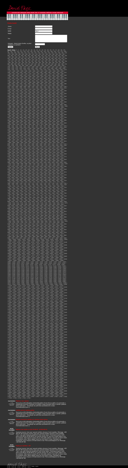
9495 (17, 229)
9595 (38, 231)
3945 (54, 121)
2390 (30, 92)
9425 (18, 228)
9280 (18, 225)
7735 (62, 194)
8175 (66, 203)
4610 (62, 134)
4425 (30, 131)
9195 (8, 224)
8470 (10, 210)
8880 (49, 217)
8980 (13, 220)
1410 (61, 72)
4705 (22, 137)
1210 (17, 69)
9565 (14, 231)
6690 (41, 175)
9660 (33, 232)
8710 (29, 214)
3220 (54, 107)
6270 (53, 166)
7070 (54, 182)
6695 (45, 175)
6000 (13, 162)
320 (40, 54)
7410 (34, 189)
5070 (25, 144)
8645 (34, 213)
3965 (13, 123)
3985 (29, 123)
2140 (65, 86)
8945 (42, 218)
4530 (57, 133)
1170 (44, 68)
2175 (33, 88)
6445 (18, 170)
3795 (50, 119)
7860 (46, 197)
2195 (49, 88)
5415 (8, 151)
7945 (57, 198)
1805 (29, 81)
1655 (25, 78)
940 (46, 64)
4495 (29, 133)
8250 (8, 206)
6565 (57, 172)
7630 (37, 193)
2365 (10, 92)
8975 (8, 220)
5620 (57, 154)
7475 (29, 190)
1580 (22, 76)
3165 (10, 107)
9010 (37, 220)
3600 (10, 116)
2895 (29, 102)
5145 (25, 145)
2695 (42, 97)
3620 (26, 116)
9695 (61, 232)
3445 (61, 112)
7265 (34, 186)
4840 (14, 140)
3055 (41, 104)
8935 (34, 218)
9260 (61, 224)
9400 (57, 227)
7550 (30, 191)
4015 (53, 123)
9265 (65, 224)
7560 (38, 191)
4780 (25, 138)
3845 (33, 120)
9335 (62, 225)
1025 (47, 65)
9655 (29, 232)
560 (25, 58)
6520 (21, 172)
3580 (53, 114)
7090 (13, 183)
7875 (58, 197)
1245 (45, 69)
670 (40, 60)
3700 (33, 117)
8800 (42, 215)
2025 (30, 85)
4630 (21, 135)
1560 (65, 75)
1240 (41, 69)
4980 (10, 142)
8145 (42, 203)
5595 (37, 154)
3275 (41, 109)
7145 (57, 183)
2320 (33, 90)
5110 (57, 144)
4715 (30, 137)
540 (12, 58)
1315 (42, 71)
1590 (30, 76)
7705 (38, 194)
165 (55, 51)
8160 (54, 203)
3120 (34, 106)
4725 (38, 137)
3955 (62, 121)
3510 (54, 113)
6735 (18, 176)
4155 (49, 126)
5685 (50, 155)
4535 (61, 133)
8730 (45, 214)
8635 (26, 213)
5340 (65, 148)
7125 (41, 183)
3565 (41, 114)
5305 (37, 148)
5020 (42, 142)
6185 (42, 165)
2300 (17, 90)
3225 (58, 107)
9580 (26, 231)
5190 (61, 145)
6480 (46, 170)
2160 (21, 88)
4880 (46, 140)
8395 (8, 208)
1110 (57, 67)
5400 (54, 149)
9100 (50, 221)
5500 (18, 152)
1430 (18, 74)
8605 (61, 211)
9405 (61, 227)
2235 (22, 89)
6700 (49, 175)
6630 (50, 173)
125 (28, 51)
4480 (17, 133)
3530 (13, 114)
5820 (42, 158)
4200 (25, 127)
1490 (8, 75)
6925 (54, 179)
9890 (42, 236)
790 (62, 61)
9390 (49, 227)
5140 (21, 145)
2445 (17, 93)
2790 (61, 99)
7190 (33, 184)
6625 (46, 173)
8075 (45, 201)
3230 (62, 107)
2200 (53, 88)
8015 (54, 200)
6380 (25, 169)
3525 (8, 114)
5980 (54, 161)
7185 (29, 184)
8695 (17, 214)
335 (50, 54)
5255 (54, 147)
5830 (50, 158)
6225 (17, 166)
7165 (13, 184)
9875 (30, 236)
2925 (53, 102)
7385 (14, 189)
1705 (65, 78)
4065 (34, 124)
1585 (26, 76)
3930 (42, 121)
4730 (42, 137)
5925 (10, 161)
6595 (22, 173)
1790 (17, 81)
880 (63, 62)
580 (39, 58)
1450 (34, 74)
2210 (61, 88)
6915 (46, 179)
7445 (62, 189)
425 (52, 55)
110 (18, 51)
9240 (45, 224)
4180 (8, 127)
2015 (22, 85)
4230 (49, 127)
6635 (54, 173)
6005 (17, 162)
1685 (49, 78)
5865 (21, 159)
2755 (33, 99)
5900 (49, 159)
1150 (28, 68)
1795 (21, 81)
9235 (41, 224)
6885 (22, 179)
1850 (65, 81)
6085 (22, 163)
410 (42, 55)
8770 (18, 215)
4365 (41, 130)
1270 (65, 69)
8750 (61, 214)
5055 (13, 144)
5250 (50, 147)
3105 (22, 106)
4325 (8, 130)
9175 (50, 222)
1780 (8, 81)
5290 (25, 148)
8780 (26, 215)
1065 (21, 67)
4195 (21, 127)
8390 (62, 207)
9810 (37, 235)
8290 (41, 206)
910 (25, 64)
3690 (25, 117)
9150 (30, 222)
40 (37, 50)
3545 (25, 114)
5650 (22, 155)
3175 (18, 107)
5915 (61, 159)
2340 (49, 90)
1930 (13, 83)
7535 (18, 191)
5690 (54, 155)
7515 (61, 190)
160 (51, 51)
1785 (13, 81)
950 (52, 64)
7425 (46, 189)
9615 (54, 231)
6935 (62, 179)
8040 (17, 201)
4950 (45, 141)
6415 (53, 169)
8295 (45, 206)
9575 (22, 231)
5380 (38, 149)
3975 (21, 123)
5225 (30, 147)
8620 (14, 213)
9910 (58, 236)
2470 (37, 93)
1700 (61, 78)
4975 (65, 141)
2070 (8, 86)
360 (8, 55)
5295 (29, 148)
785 (59, 61)
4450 (50, 131)
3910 (26, 121)
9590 (34, 231)
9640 (17, 232)
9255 (57, 224)
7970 (18, 200)
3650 (50, 116)
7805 (61, 196)
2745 (25, 99)
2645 (61, 96)
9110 (58, 221)
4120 (20, 126)
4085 (50, 124)
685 (50, 60)
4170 (61, 126)
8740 (53, 214)
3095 (14, 106)
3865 (49, 120)
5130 (13, 145)
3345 (38, 110)
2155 (17, 88)
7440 (58, 189)
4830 (65, 138)
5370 (30, 149)
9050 (10, 221)
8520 (50, 210)
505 (47, 57)
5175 (49, 145)
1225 (29, 69)
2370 (14, 92)
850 (43, 62)
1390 (45, 72)
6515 (17, 172)
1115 (61, 67)
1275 (10, 71)
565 (29, 58)
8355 (34, 207)
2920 (49, 102)
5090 (41, 144)
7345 (41, 187)
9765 (58, 234)
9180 (54, 222)
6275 (57, 166)
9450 (38, 228)
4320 (62, 128)
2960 (22, 103)
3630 (34, 116)
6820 (29, 177)
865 (53, 62)
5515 (30, 152)
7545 (26, 191)
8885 (53, 217)
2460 (29, 93)
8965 (58, 218)
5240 (42, 147)
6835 (41, 177)
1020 (43, 65)
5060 (17, 144)
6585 (14, 173)
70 (53, 50)
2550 (42, 95)
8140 (38, 203)
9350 (17, 227)
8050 (25, 201)
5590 (33, 154)
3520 (62, 113)
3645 (46, 116)
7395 (22, 189)
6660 (17, 175)
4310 (54, 128)
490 (36, 57)
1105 (53, 67)
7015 (10, 182)
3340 (34, 110)
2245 (30, 89)
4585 (42, 134)
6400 (41, 169)
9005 (33, 220)
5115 (61, 144)
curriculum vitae (16, 12)
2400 (38, 92)
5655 (26, 155)
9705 (10, 234)
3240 (13, 109)
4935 (33, 141)
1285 (18, 71)
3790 (46, 119)
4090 (54, 124)
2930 (57, 102)
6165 (26, 165)
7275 (42, 186)
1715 (14, 79)
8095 (61, 201)
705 (63, 60)
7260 (30, 186)
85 (61, 50)
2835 (38, 100)
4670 (53, 135)
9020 (45, 220)
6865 (65, 177)
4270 (22, 128)
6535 (33, 172)
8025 (62, 200)
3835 (25, 120)
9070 (26, 221)
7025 (18, 182)
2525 (22, 95)
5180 (53, 145)
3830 (21, 120)
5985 (58, 161)
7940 (53, 198)
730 (22, 61)
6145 (10, 165)
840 (36, 62)
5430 (21, 151)
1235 (37, 69)
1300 (30, 71)
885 (8, 64)
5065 (21, 144)
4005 (45, 123)
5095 (45, 144)
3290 (53, 109)
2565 (54, 95)
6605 (30, 173)
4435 (38, 131)
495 (40, 57)
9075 (30, 221)
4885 (50, 140)
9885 (38, 236)
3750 (14, 119)
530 (63, 57)
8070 (41, 201)
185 (8, 53)
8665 (50, 213)
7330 (29, 187)
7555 (34, 191)
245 (49, 53)
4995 (22, 142)
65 (50, 50)
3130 (42, 106)
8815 (54, 215)
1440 (26, 74)
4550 (14, 134)
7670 (10, 194)
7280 (46, 186)
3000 (54, 103)
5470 (53, 151)
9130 (14, 222)
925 (35, 64)
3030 (21, 104)
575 (35, 58)
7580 (54, 191)
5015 (38, 142)
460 (16, 57)
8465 (65, 208)
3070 (53, 104)
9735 (34, 234)
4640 (29, 135)
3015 (8, 104)
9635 (13, 232)
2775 (49, 99)
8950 (46, 218)
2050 (50, 85)
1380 (37, 72)
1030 (51, 65)
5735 (33, 156)
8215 (38, 204)
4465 (62, 131)
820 (23, 62)
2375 (18, 92)
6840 (45, 177)
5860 (17, 159)
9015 (41, 220)
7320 (21, 187)
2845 (46, 100)
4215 (37, 127)
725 (19, 61)
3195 (34, 107)
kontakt (54, 12)
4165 (57, 126)
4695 (14, 137)
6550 (45, 172)
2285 (62, 89)
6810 (21, 177)
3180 (22, 107)
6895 (30, 179)
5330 (57, 148)
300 (26, 54)
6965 (29, 180)
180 (65, 51)
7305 (8, 187)
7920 (37, 198)
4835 (10, 140)
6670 (25, 175)
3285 (49, 109)
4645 (33, 135)
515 (53, 57)
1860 (14, 82)
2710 (54, 97)
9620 (58, 231)
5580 (25, 154)
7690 (26, 194)
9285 (22, 225)
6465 (34, 170)
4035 (10, 124)
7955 (65, 198)
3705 (37, 117)
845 (40, 62)
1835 (53, 81)
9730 (30, 234)
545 (15, 58)
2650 (65, 96)
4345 (25, 130)
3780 (38, 119)
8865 (37, 217)
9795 (25, 235)
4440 (42, 131)
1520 (33, 75)
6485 (50, 170)
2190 (45, 88)
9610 (50, 231)
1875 (26, 82)
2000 (10, 85)
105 (15, 51)
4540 (65, 133)
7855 (42, 197)
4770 (17, 138)
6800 (13, 177)
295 (23, 54)
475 (26, 57)
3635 (38, 116)
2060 (58, 85)
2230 (18, 89)
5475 (57, 151)
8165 (58, 203)
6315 (30, 168)
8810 (50, 215)
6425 (61, 169)
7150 (61, 183)
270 (66, 53)
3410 (33, 112)
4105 (8, 126)
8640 (30, 213)
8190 (18, 204)
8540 (8, 211)
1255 (53, 69)
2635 (53, 96)
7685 (22, 194)
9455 (42, 228)
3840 (29, 120)
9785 (17, 235)
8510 (42, 210)
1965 (41, 83)
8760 (10, 215)
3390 (17, 112)
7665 (65, 193)
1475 (54, 74)
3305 (65, 109)
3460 (14, 113)
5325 (53, 148)
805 (13, 62)
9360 (25, 227)
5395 (50, 149)
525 (60, 57)
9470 (54, 228)
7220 (57, 184)
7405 (30, 189)
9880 (34, 236)
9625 (62, 231)
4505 (37, 133)
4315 (58, 128)
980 (13, 65)
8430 (37, 208)
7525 (10, 191)
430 (56, 55)
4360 (37, 130)
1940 (21, 83)
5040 (58, 142)
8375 (50, 207)
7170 (17, 184)
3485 (34, 113)
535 (8, 58)
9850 (10, 236)
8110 (14, 203)
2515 (14, 95)
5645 (18, 155)
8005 (46, 200)
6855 (57, 177)
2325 (37, 90)
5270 (8, 148)
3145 (54, 106)
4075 (42, 124)
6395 (37, 169)
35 (34, 50)
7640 (45, 193)
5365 (26, 149)
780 (56, 61)
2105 (37, 86)
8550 (17, 211)
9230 (37, 224)
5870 (25, 159)
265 (62, 53)
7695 (30, 194)
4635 (25, 135)
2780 (53, 99)
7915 (33, 198)
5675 (42, 155)
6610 (34, 173)
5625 (61, 154)
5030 (50, 142)
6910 (42, 179)
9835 (57, 235)
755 (39, 61)
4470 (8, 133)
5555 (62, 152)
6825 (33, 177)
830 (30, 62)
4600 (54, 134)
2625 (45, 96)
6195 (50, 165)
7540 (22, 191)
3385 (13, 112)
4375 (49, 130)
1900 (46, 82)
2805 (14, 100)
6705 (53, 175)
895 (15, 64)
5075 (29, 144)
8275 (29, 206)
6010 (21, 162)
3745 (10, 119)
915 (29, 64)
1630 (62, 76)
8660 (46, 213)
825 (26, 62)
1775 (62, 79)
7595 (8, 193)
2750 (29, 99)
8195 (22, 204)
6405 (45, 169)
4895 (58, 140)
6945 (13, 180)
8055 (29, 201)
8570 (33, 211)
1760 (50, 79)
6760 (38, 176)
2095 (29, 86)
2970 (30, 103)
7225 (61, 184)
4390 (61, 130)
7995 (38, 200)
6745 (26, 176)
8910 (14, 218)
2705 (50, 97)
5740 (37, 156)
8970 (62, 218)
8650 (38, 213)
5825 (46, 158)
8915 (18, 218)
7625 (33, 193)
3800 (54, 119)
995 (23, 65)
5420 (13, 151)
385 (25, 55)
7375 (65, 187)
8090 (57, 201)
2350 (57, 90)
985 (16, 65)
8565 (29, 211)
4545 (10, 134)
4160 (53, 126)
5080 (33, 144)
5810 (34, 158)
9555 (65, 229)
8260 (17, 206)
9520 (37, 229)
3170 (14, 107)
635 (16, 60)
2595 (21, 96)
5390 (46, 149)
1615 (50, 76)
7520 (65, 190)
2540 (34, 95)
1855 (10, 82)
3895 (14, 121)
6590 (18, 173)
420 (49, 55)
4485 (21, 133)
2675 (26, 97)
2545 (38, 95)
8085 (53, 201)
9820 (45, 235)
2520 (18, 95)
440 (62, 55)
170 (58, 51)
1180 (52, 68)
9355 (21, 227)
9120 (66, 221)
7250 (22, 186)
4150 (45, 126)
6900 (34, 179)
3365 (54, 110)
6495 (58, 170)
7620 (29, 193)
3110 (26, 106)
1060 (17, 67)
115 (21, 51)
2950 (14, 103)
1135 (16, 68)
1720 (18, 79)
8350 (30, 207)
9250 (53, 224)
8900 (65, 217)
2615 (37, 96)
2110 (41, 86)
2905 (37, 102)
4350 (29, 130)
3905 (22, 121)
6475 (42, 170)
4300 (46, 128)
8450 (53, 208)
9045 (65, 220)
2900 (33, 102)
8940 (38, 218)
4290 (38, 128)
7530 (14, 191)
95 (8, 51)
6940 (8, 180)
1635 (8, 78)
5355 (18, 149)
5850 (8, 159)
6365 (13, 169)
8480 (18, 210)
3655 (54, 116)
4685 (65, 135)
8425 (33, 208)
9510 (29, 229)
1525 (37, 75)
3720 (49, 117)
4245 (61, 127)
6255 (41, 166)
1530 (41, 75)
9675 (45, 232)
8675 (58, 213)
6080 (18, 163)
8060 (33, 201)
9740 (38, 234)
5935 (18, 161)
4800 (41, 138)
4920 (21, 141)
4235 (53, 127)
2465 (33, 93)
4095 (58, 124)
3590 (61, 114)
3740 (65, 117)
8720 (37, 214)
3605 (14, 116)
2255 (38, 89)
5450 (37, 151)
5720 (21, 156)
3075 (57, 104)
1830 (49, 81)
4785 (29, 138)
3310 (10, 110)
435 (59, 55)
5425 (17, 151)
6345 (54, 168)
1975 (49, 83)
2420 (54, 92)
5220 (26, 147)
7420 (42, 189)
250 (52, 53)
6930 (58, 179)
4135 (32, 126)
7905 (25, 198)
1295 (26, 71)
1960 (37, 83)
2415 (50, 92)
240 (46, 53)
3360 (50, 110)
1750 (42, 79)
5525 (38, 152)
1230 (33, 69)
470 (23, 57)
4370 (45, 130)
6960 (25, 180)
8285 (37, 206)
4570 (30, 134)
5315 (45, 148)
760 (42, 61)
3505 (50, 113)
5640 (14, 155)
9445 (34, 228)
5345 (10, 149)
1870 (22, 82)
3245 (17, 109)
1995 (65, 83)
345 (57, 54)
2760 (37, 99)
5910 (57, 159)
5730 (29, 156)
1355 (17, 72)
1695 (57, 78)
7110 (29, 183)
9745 (42, 234)
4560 (22, 134)
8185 (14, 204)
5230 (34, 147)
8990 (21, 220)
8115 (17, 203)
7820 (14, 197)
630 (13, 60)
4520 (49, 133)
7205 (45, 184)
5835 (54, 158)
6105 (38, 163)
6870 (10, 179)
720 (15, 61)
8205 (30, 204)
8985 (17, 220)
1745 (38, 79)
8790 (34, 215)
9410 (65, 227)
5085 (37, 144)
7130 (45, 183)
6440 (14, 170)
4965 (57, 141)
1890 (38, 82)
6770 (46, 176)
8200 (26, 204)
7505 (53, 190)
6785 (58, 176)
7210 (49, 184)
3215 (50, 107)
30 (31, 50)
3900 (18, 121)
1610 (46, 76)
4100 (62, 124)
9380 (41, 227)
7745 (13, 196)
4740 (50, 137)
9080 (34, 221)
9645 (21, 232)
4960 (53, 141)
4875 (42, 140)
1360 (21, 72)
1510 (25, 75)
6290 (10, 168)
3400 (25, 112)
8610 (65, 211)
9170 (46, 222)
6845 (49, 177)
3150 (58, 106)
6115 (46, 163)
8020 (58, 200)
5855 (13, 159)
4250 (65, 127)
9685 (53, 232)
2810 (18, 100)
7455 (13, 190)
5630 (65, 154)
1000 (26, 65)
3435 (53, 112)
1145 (24, 68)
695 (57, 60)
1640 (13, 78)
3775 (34, 119)
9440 (30, 228)
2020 (26, 85)
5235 (38, 147)
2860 (58, 100)
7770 (33, 196)
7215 (53, 184)
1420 (10, 74)
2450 (21, 93)
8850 (25, 217)
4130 (28, 126)
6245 (33, 166)
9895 (46, 236)
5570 (17, 154)
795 (66, 61)
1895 (42, 82)
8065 (37, 201)
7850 (38, 197)
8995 (25, 220)
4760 (8, 138)
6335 (46, 168)
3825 (17, 120)
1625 (58, 76)
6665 (21, 175)
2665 (18, 97)
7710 (42, 194)
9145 (26, 222)
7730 (58, 194)
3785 (42, 119)
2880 (17, 102)
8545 (13, 211)
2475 (41, 93)
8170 (62, 203)
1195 (64, 68)
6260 (45, 166)
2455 (25, 93)
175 (62, 51)
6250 (37, 166)
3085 (65, 104)
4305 (50, 128)
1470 (50, 74)
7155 (65, 183)
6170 (30, 165)
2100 (33, 86)
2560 (50, 95)
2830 (34, 100)
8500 (34, 210)
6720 (65, 175)
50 (42, 50)
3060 (45, 104)
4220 (41, 127)
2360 (65, 90)
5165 (41, 145)
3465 (18, 113)
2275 (54, 89)
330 (47, 54)
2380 (22, 92)
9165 (42, 222)
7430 (50, 189)
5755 (49, 156)
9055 (14, 221)
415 (46, 55)
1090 (41, 67)
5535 (46, 152)
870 (57, 62)
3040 (29, 104)
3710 (41, 117)
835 (33, 62)
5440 (29, 151)
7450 (8, 190)
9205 (17, 224)
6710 (57, 175)
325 (43, 54)
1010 (34, 65)
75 (56, 50)
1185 (56, 68)
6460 (30, 170)
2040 (42, 85)
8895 (61, 217)
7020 (14, 182)
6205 (58, 165)
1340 (62, 71)
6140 (66, 163)
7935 (49, 198)
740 (29, 61)
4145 (41, 126)
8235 (54, 204)
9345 (13, 227)
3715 (45, 117)
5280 (17, 148)
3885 (65, 120)
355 (63, 54)
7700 (34, 194)
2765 (41, 99)
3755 (18, 119)
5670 (38, 155)
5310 (41, 148)
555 (22, 58)
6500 (62, 170)
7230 (65, 184)
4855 (26, 140)
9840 (61, 235)
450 (9, 57)
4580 (38, 134)
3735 (61, 117)
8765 (14, 215)
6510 (13, 172)
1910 (54, 82)
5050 (8, 144)
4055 (26, 124)
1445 (30, 74)
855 (47, 62)
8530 (58, 210)
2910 (41, 102)
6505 (8, 172)
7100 (21, 183)
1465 (46, 74)
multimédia (43, 12)
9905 (54, 236)
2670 (22, 97)
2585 (13, 96)
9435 (26, 228)
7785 (45, 196)
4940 (37, 141)
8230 (50, 204)
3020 (13, 104)
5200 (10, 147)
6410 (49, 169)
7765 (29, 196)
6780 (54, 176)
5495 (14, 152)
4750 (58, 137)
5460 (45, 151)
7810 (65, 196)
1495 (13, 75)
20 (26, 50)
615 (62, 58)
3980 (25, 123)
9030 (53, 220)
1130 (12, 68)
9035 (57, 220)
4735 (46, 137)
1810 (33, 81)
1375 (33, 72)
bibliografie (23, 12)
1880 (30, 82)
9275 (14, 225)
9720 (22, 234)
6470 (38, 170)
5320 (49, 148)
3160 (66, 106)
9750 (46, 234)
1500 (17, 75)
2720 (62, 97)
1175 (48, 68)
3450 (65, 112)
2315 (29, 90)
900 (19, 64)
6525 (25, 172)
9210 (21, 224)
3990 (33, 123)
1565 (10, 76)
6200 (54, 165)
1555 (61, 75)
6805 (17, 177)
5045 (62, 142)
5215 (22, 147)
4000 (41, 123)
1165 (40, 68)
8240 (58, 204)
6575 (65, 172)
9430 (22, 228)
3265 (33, 109)
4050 (22, 124)
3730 (57, 117)
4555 (18, 134)
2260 (42, 89)
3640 (42, 116)
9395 (53, 227)
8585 (45, 211)
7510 (57, 190)
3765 (26, 119)
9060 (18, 221)
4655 (41, 135)
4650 (37, 135)
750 (35, 61)
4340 (21, 130)
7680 (18, 194)
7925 (41, 198)
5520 (34, 152)
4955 (49, 141)
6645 (62, 173)
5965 (42, 161)
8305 (53, 206)
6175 (34, 165)
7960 (10, 200)
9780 (13, 235)
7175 (21, 184)
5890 (41, 159)
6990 (49, 180)
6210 (62, 165)
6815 (25, 177)
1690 (53, 78)
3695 (29, 117)
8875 (45, 217)
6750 (30, 176)
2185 (41, 88)
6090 (26, 163)
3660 (58, 116)
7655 (57, 193)
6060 (61, 162)
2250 (34, 89)
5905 (53, 159)
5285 (21, 148)
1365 (25, 72)
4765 (13, 138)
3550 (29, 114)
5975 (50, 161)
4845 (18, 140)
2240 (26, 89)
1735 (30, 79)
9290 (26, 225)
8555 (21, 211)
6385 (29, 169)
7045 (34, 182)
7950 (61, 198)
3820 (13, 120)
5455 (41, 151)
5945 (26, 161)
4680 (61, 135)
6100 (34, 163)
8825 (62, 215)
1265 (61, 69)
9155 (34, 222)
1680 (45, 78)
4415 (22, 131)
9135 (18, 222)
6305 (22, 168)
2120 (49, 86)
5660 (30, 155)
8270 (25, 206)
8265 (21, 206)
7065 (50, 182)
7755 (21, 196)
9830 (53, 235)
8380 (54, 207)
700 (60, 60)
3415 (37, 112)
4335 (17, 130)
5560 (8, 154)
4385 (57, 130)
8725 (41, 214)
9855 (14, 236)
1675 (41, 78)
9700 (65, 232)
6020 (29, 162)
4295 (42, 128)
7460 (17, 190)
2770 (45, 99)
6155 (18, 165)
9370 (33, 227)
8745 (57, 214)
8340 (22, 207)
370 (15, 55)
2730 (13, 99)
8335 (18, 207)
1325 (50, 71)
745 (32, 61)
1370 (29, 72)
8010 (50, 200)
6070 (10, 163)
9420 (14, 228)
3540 (21, 114)
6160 (22, 165)
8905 (10, 218)
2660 (14, 97)
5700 (62, 155)
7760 (25, 196)
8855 (29, 217)
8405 (17, 208)
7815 (10, 197)
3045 (33, 104)
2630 (49, 96)
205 (22, 53)
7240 (14, 186)
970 (66, 64)
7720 (50, 194)
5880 (33, 159)
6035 (41, 162)
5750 (45, 156)
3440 (57, 112)
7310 (13, 187)
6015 (25, 162)
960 (59, 64)
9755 (50, 234)
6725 (10, 176)
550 (19, 58)
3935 (46, 121)
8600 (57, 211)
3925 (38, 121)
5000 (26, 142)
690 (53, 60)
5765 (57, 156)
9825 (49, 235)
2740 (21, 99)
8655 (42, 213)
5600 (41, 154)
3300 (61, 109)
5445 (33, 151)
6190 (46, 165)
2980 (38, 103)
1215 (21, 69)
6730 (14, 176)
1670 (37, 78)
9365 (29, 227)
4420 (26, 131)
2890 (25, 102)
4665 (49, 135)
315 (36, 54)
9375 (37, 227)
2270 (50, 89)
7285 (50, 186)
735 (25, 61)
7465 (21, 190)
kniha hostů (60, 12)
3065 (49, 104)
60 (48, 50)
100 (11, 51)
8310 (57, 206)
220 (32, 53)
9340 (8, 227)
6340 (50, 168)
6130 (58, 163)
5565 (13, 154)
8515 (46, 210)
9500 (21, 229)
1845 (61, 81)
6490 (54, 170)
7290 (54, 186)
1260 (57, 69)
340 (53, 54)
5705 (8, 156)
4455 (54, 131)
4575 (34, 134)
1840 (57, 81)
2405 (42, 92)
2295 (13, 90)
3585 (57, 114)
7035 (26, 182)
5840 (58, 158)
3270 (37, 109)
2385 (26, 92)
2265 (46, 89)
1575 (18, 76)
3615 (22, 116)
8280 (33, 206)
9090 (42, 221)
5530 (42, 152)
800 (9, 62)
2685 (34, 97)
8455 (57, 208)
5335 (61, 148)
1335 (58, 71)
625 (9, 60)
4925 (25, 141)
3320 (18, 110)
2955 (18, 103)
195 (15, 53)
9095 (46, 221)
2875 (13, 102)
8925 (26, 218)
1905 (50, 82)
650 (26, 60)
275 (9, 54)
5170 (45, 145)
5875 (29, 159)
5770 (61, 156)
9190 (62, 222)
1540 (49, 75)
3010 (62, 103)
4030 (65, 123)
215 (29, 53)
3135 (46, 106)
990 (20, 65)
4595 (50, 134)
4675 (57, 135)
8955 (50, 218)
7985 (30, 200)
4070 (38, 124)
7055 (42, 182)
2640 (57, 96)
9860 (18, 236)
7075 (58, 182)
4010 (49, 123)
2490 (53, 93)
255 (56, 53)
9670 (41, 232)
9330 (58, 225)
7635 (41, 193)
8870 (41, 217)
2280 (58, 89)
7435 (54, 189)
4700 (18, 137)
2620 (41, 96)
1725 (22, 79)
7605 (17, 193)
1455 (38, 74)
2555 (46, 95)
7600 (13, 193)
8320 (65, 206)
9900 (50, 236)
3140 (50, 106)
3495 (42, 113)
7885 (8, 198)
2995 (50, 103)
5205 (14, 147)
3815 (8, 120)
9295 (30, 225)
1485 (62, 74)
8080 (49, 201)
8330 (14, 207)
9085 (38, 221)
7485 (37, 190)
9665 (37, 232)
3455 (10, 113)
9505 (25, 229)
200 (19, 53)
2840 (42, 100)
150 (45, 51)
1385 (41, 72)
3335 (30, 110)
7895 (17, 198)
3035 (25, 104)
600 (52, 58)
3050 (37, 104)
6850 (53, 177)
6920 (50, 179)
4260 (14, 128)
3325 (22, 110)
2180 (37, 88)
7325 (25, 187)
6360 (8, 169)
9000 (29, 220)
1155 (32, 68)
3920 (34, 121)
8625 (18, 213)
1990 (61, 83)
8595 (53, 211)
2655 (10, 97)
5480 (61, 151)
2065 (62, 85)
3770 (30, 119)
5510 (26, 152)
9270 (10, 225)
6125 (54, 163)
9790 (21, 235)
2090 (25, 86)
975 (9, 65)
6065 (65, 162)
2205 (57, 88)
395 (32, 55)
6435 (10, 170)
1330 (54, 71)
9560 (10, 231)
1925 (8, 83)
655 (30, 60)
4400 (10, 131)
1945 (25, 83)
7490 (41, 190)
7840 (30, 197)
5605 (45, 154)
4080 (46, 124)
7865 (50, 197)
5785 (14, 158)
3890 (10, 121)
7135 (49, 183)
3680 (17, 117)
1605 (42, 76)
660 (33, 60)
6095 (30, 163)
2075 (13, 86)
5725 (25, 156)
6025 (33, 162)
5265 (62, 147)
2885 (21, 102)
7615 (25, 193)
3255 (25, 109)
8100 (65, 201)
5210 (18, 147)
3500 (46, 113)
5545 (54, 152)
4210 (33, 127)
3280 (45, 109)
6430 (65, 169)
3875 (57, 120)
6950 (17, 180)
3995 (37, 123)
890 (12, 64)
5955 (34, 161)
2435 (8, 93)
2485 (49, 93)
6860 (61, 177)
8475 (14, 210)
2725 (8, 99)
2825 (30, 100)
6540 (37, 172)
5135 (17, 145)
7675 (14, 194)
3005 (58, 103)
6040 (45, 162)
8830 (8, 217)
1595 (34, 76)
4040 (14, 124)
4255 (10, 128)
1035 (55, 65)
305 (30, 54)
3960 (8, 123)
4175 (65, 126)
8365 (42, 207)
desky (28, 12)
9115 (62, 221)
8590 (49, 211)
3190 (30, 107)
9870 (26, 236)
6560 (53, 172)
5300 (33, 148)
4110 (13, 126)
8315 (61, 206)
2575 (62, 95)
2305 (21, 90)
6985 (45, 180)
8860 (33, 217)
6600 (26, 173)
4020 (57, 123)
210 (25, 53)
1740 (34, 79)
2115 (45, 86)
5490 (10, 152)
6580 (10, 173)
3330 (26, 110)
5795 (22, 158)
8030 (8, 201)
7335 (33, 187)
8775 (22, 215)
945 (49, 64)
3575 (49, 114)
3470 (22, 113)
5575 (21, 154)
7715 (46, 194)
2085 (21, 86)
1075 (29, 67)
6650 (8, 175)
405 (39, 55)
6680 (33, 175)
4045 (18, 124)
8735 (49, 214)
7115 (33, 183)
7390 (18, 189)
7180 (25, 184)
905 (22, 64)
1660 (29, 78)
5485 (65, 151)
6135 (62, 163)
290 (20, 54)
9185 (58, 222)
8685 (8, 214)
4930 (29, 141)
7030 (22, 182)
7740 (8, 196)
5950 (30, 161)
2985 (42, 103)
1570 (14, 76)
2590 (17, 96)
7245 (18, 186)
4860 (30, 140)
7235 (10, 186)
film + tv (37, 12)
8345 (26, 207)
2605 (29, 96)
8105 (10, 203)
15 (23, 50)
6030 (37, 162)
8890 (57, 217)
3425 (45, 112)
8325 (10, 207)
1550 (57, 75)
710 (8, 61)
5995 (8, 162)
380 (22, 55)
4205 (29, 127)
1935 (17, 83)
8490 (26, 210)
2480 (45, 93)
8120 (21, 203)
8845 (21, 217)
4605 (58, 134)
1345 (8, 72)
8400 (13, 208)
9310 (42, 225)
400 (35, 55)
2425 (58, 92)
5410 (62, 149)
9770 (62, 234)
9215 (25, 224)
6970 (33, 180)
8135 (34, 203)
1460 (42, 74)
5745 (41, 156)
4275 (26, 128)
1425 (14, 74)
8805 (46, 215)
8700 (21, 214)
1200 (8, 69)
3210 (46, 107)
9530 (45, 229)
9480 (62, 228)
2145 (8, 88)
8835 (13, 217)
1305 (34, 71)
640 (20, 60)
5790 (18, 158)
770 (49, 61)
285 (16, 54)
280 (13, 54)
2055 (54, 85)
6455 (26, 170)
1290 (22, 71)
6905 (38, 179)
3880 (61, 120)
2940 (65, 102)
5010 (34, 142)
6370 (17, 169)
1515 (29, 75)
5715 (17, 156)
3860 (45, 120)
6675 (29, 175)
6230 (21, 166)
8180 (10, 204)
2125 (53, 86)
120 (24, 51)
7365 (57, 187)
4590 (46, 134)
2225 (14, 89)
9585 (30, 231)
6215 (8, 166)
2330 (41, 90)
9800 (29, 235)
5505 (22, 152)
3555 (33, 114)
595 (49, 58)
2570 (58, 95)
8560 (25, 211)
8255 (13, 206)
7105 (25, 183)
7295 (58, 186)
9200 (13, 224)
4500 (33, 133)
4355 (33, 130)
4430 (34, 131)
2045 (46, 85)
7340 (37, 187)
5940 (22, 161)
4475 (13, 133)
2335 (45, 90)
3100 (18, 106)
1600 (38, 76)
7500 (49, 190)
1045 (63, 65)
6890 (26, 179)
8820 (58, 215)
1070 (25, 67)
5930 (14, 161)
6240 (29, 166)
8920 (22, 218)
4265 (18, 128)
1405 (57, 72)
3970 (17, 123)
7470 (25, 190)
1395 (49, 72)
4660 (45, 135)
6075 (14, 163)
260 (59, 53)
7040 (30, 182)
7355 (49, 187)
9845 (65, 235)
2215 (65, 88)
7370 (61, 187)
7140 (53, 183)
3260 (29, 109)
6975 (37, 180)
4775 (21, 138)
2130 (57, 86)
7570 (46, 191)
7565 (42, 191)
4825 (61, 138)
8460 (61, 208)
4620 (13, 135)
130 (31, 51)
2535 (30, 95)
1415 (65, 72)
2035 (38, 85)
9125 (10, 222)
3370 (58, 110)
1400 (53, 72)
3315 (14, 110)
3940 (50, 121)
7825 (18, 197)
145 (41, 51)
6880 (18, 179)
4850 (22, 140)
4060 (30, 124)
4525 (53, 133)
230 (39, 53)
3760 (22, 119)
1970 (45, 83)
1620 (54, 76)
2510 (10, 95)
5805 (30, 158)
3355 (46, 110)
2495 (57, 93)
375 (19, 55)
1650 (21, 78)
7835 (26, 197)
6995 (53, 180)
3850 (37, 120)
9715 (18, 234)
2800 (10, 100)
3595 (65, 114)
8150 (46, 203)
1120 (64, 67)
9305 (38, 225)
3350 (42, 110)
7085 (8, 183)
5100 (49, 144)
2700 (46, 97)
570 (32, 58)
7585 (58, 191)
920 (32, 64)
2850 (50, 100)
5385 (42, 149)
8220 (42, 204)
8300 (49, 206)
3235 (8, 109)
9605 (46, 231)
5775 (65, 156)
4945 (41, 141)
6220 (13, 166)
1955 (33, 83)
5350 (14, 149)
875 (60, 62)
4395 (65, 130)
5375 (34, 149)
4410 (18, 131)
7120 (37, 183)
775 (52, 61)
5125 (8, 145)
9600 (42, 231)
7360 (53, 187)
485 (33, 57)
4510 (41, 133)
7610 (21, 193)
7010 (65, 180)
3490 (38, 113)
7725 (54, 194)
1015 (38, 65)
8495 (30, 210)
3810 (62, 119)
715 (12, 61)
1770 (58, 79)
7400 (26, 189)
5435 (25, 151)
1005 (30, 65)
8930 (30, 218)
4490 (25, 133)
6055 (57, 162)
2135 (61, 86)
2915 (45, 102)
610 (59, 58)
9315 (46, 225)
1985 (57, 83)
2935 (61, 102)
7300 (62, 186)
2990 (46, 103)
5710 (13, 156)
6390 (33, 169)
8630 (22, 213)
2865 (62, 100)
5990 (62, 161)
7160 (8, 184)
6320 (34, 168)
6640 (58, 173)
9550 (61, 229)
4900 (62, 140)
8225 (46, 204)
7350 (45, 187)
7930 (45, 198)
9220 (29, 224)
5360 (22, 149)
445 (66, 55)
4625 (17, 135)
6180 (38, 165)
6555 (49, 172)
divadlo (32, 12)
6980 (41, 180)
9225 (33, 224)
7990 (34, 200)
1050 (8, 67)
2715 (58, 97)
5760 (53, 156)
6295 (14, 168)
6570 (61, 172)
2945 (10, 103)
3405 (29, 112)
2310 (25, 90)
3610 (18, 116)
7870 (54, 197)
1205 (13, 69)
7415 (38, 189)
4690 (10, 137)
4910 (13, 141)
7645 (49, 193)
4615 (8, 135)
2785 (57, 99)
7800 (57, 196)
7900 (21, 198)
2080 (17, 86)
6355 (62, 168)
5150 (29, 145)
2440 (13, 93)
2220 (10, 89)
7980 (26, 200)
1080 (33, 67)
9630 (8, 232)
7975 (22, 200)
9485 (8, 229)
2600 (25, 96)
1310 (38, 71)
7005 (61, 180)
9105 (54, 221)
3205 (42, 107)
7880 (62, 197)
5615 (53, 154)
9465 (50, 228)
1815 (37, 81)
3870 (53, 120)
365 (12, 55)
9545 (57, 229)
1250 (49, 69)
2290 (8, 90)
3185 (26, 107)
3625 (30, 116)
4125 (24, 126)
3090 (10, 106)
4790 (33, 138)
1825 (45, 81)
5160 (37, 145)
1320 (46, 71)
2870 (8, 102)
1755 (46, 79)
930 (39, 64)
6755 (34, 176)
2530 (26, 95)
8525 (54, 210)
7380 (10, 189)
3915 (30, 121)
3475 (26, 113)
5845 (62, 158)
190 (12, 53)
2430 (62, 92)
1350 (13, 72)
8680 (62, 213)
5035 (54, 142)
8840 (17, 217)
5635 (10, 155)
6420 (57, 169)
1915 (58, 82)
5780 (10, 158)
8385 (58, 207)
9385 (45, 227)
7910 (29, 198)
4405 (14, 131)
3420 (41, 112)
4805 (45, 138)
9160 (38, 222)
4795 (37, 138)
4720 (34, 137)
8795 (38, 215)
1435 (22, 74)
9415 (10, 228)
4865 (34, 140)
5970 (46, 161)
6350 (58, 168)
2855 (54, 100)
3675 (13, 117)
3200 (38, 107)
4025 (61, 123)
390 (29, 55)
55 (45, 50)
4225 (45, 127)
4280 (30, 128)
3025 (17, 104)
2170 (29, 88)
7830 (22, 197)
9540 (53, 229)
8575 (37, 211)
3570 (45, 114)
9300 (34, 225)
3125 (38, 106)
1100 (49, 67)
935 (42, 64)
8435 (41, 208)
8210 (34, 204)
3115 (30, 106)
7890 (13, 198)
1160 (36, 68)
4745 (54, 137)
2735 (17, 99)
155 (48, 51)
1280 (14, 71)
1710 (10, 79)
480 (30, 57)
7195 (37, 184)
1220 (25, 69)
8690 (13, 214)
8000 (42, 200)
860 (50, 62)
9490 (13, 229)
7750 (17, 196)
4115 (16, 126)
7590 (62, 191)
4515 (45, 133)
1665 (33, 78)
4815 (53, 138)
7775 (37, 196)
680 (47, 60)
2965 (26, 103)
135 (35, 51)
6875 (14, 179)
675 (43, 60)
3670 (8, 117)
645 (23, 60)
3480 (30, 113)
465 (20, 57)
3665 (62, 116)
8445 (49, 208)
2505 (65, 93)
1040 (59, 65)
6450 (22, 170)
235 (42, 53)
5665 (34, 155)
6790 (62, 176)
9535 (49, 229)
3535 (17, 114)
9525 (41, 229)
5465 (49, 151)
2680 (30, 97)
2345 (53, 90)
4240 (57, 127)
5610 (49, 154)
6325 (38, 168)
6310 (26, 168)
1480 (58, 74)
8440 (45, 208)
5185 (57, 145)
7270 (38, 186)
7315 (17, 187)
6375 (21, 169)
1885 (34, 82)
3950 (58, 121)
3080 (61, 104)
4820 (57, 138)
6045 (49, 162)
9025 (49, 220)
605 (56, 58)
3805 (58, 119)
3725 (53, 117)
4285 (34, 128)
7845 (34, 197)
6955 (21, 180)
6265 (49, 166)
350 (60, 54)
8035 (13, 201)
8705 (25, 214)
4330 (13, 130)
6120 (50, 163)
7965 (14, 200)
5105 (53, 144)
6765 (42, 176)
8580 (41, 211)
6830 (37, 177)
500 (43, 57)
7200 (41, 184)
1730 (26, 79)
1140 (20, 68)
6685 (37, 175)
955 (56, 64)
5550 (58, 152)
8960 (54, 218)
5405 (58, 149)
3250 (21, 109)
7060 (46, 182)
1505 (21, 75)
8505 (38, 210)
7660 (61, 193)
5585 (29, 154)
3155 (62, 106)
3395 (21, 112)
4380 (53, 130)
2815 (22, 100)
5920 (65, 159)
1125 (8, 68)
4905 (8, 141)
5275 (13, 148)
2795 (65, 99)
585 (42, 58)
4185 (13, 127)
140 (38, 51)
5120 (65, 144)
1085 (37, 67)
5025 (46, 142)
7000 (57, 180)
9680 (49, 232)
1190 (60, 68)
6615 (38, 173)
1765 (54, 79)
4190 (17, 127)
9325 (54, 225)
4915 (17, 141)
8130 (29, 203)
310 (33, 54)
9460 (46, 228)
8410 (21, 208)
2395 (34, 92)
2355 (61, 90)
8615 (10, 213)
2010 (18, 85)
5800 (26, 158)
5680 (46, 155)
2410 (46, 92)
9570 (18, 231)
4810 (49, 138)
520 (57, 57)
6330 (42, 168)
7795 (53, 196)
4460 (58, 131)
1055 (13, 67)
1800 (25, 81)
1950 (29, 83)
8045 (21, 201)
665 (36, 60)
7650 (53, 193)
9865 (22, 236)
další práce (49, 12)
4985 (14, 142)
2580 (8, 96)
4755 (62, 137)
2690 (38, 97)
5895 (45, 159)
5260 (58, 147)
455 (13, 57)
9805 (33, 235)
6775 (50, 176)
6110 (42, 163)
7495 (45, 190)
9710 (14, 234)
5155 (33, 145)
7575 (50, 191)
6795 (8, 177)
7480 (33, 190)
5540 (50, 152)
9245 (49, 224)
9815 (41, 235)
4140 (37, 126)
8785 (30, 215)
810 (16, 62)
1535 (45, 75)
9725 (26, 234)
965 (62, 64)
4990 (18, 142)
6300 (18, 168)
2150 (13, 88)
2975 (34, 103)
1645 (17, 78)
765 (46, 61)
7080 (62, 182)
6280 (61, 166)
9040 (61, 220)
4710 (26, 137)
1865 (18, 82)
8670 (54, 213)
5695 (58, 155)
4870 (38, 140)
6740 (22, 176)
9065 (22, 221)
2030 (34, 85)
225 (35, 53)
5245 (46, 147)
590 (46, 58)
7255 (26, 186)
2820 (26, 100)
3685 (21, 117)
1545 (53, 75)
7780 (41, 196)
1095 (45, 67)
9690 (57, 232)
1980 (53, 83)
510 (50, 57)
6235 (25, 166)
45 (39, 50)
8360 (38, 207)
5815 (38, 158)
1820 (41, 81)
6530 (29, 172)
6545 (41, 172)
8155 (50, 203)
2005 (14, 85)
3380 (8, 112)
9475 (58, 228)
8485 (22, 210)
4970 (61, 141)
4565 (26, 134)
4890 (54, 140)
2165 (25, 88)
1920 (62, 82)
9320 (50, 225)
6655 (13, 175)
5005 (30, 142)
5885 (37, 159)
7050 (38, 182)
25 (29, 50)
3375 (62, 110)
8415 (25, 208)
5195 (65, 145)
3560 (37, 114)
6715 (61, 175)
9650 (25, 232)
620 (66, 58)
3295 (57, 109)
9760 (54, 234)
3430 (49, 112)
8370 (46, 207)
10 (20, 50)
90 (64, 50)
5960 (38, 161)
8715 (33, 214)
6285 (65, 166)
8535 (62, 210)
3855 (41, 120)
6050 (53, 162)
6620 (42, 173)
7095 (17, 183)
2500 (61, 93)
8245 (62, 204)
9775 (8, 235)
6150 (14, 165)
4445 (46, 131)
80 (58, 50)
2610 (33, 96)
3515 (58, 113)
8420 (29, 208)
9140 (22, 222)
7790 (49, 196)
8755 (65, 214)
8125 (25, 203)
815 (20, 62)
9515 (33, 229)
